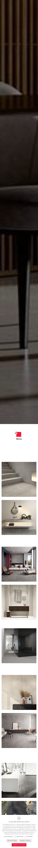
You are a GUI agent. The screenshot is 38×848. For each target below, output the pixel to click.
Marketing (29, 836)
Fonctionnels (9, 836)
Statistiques (20, 836)
